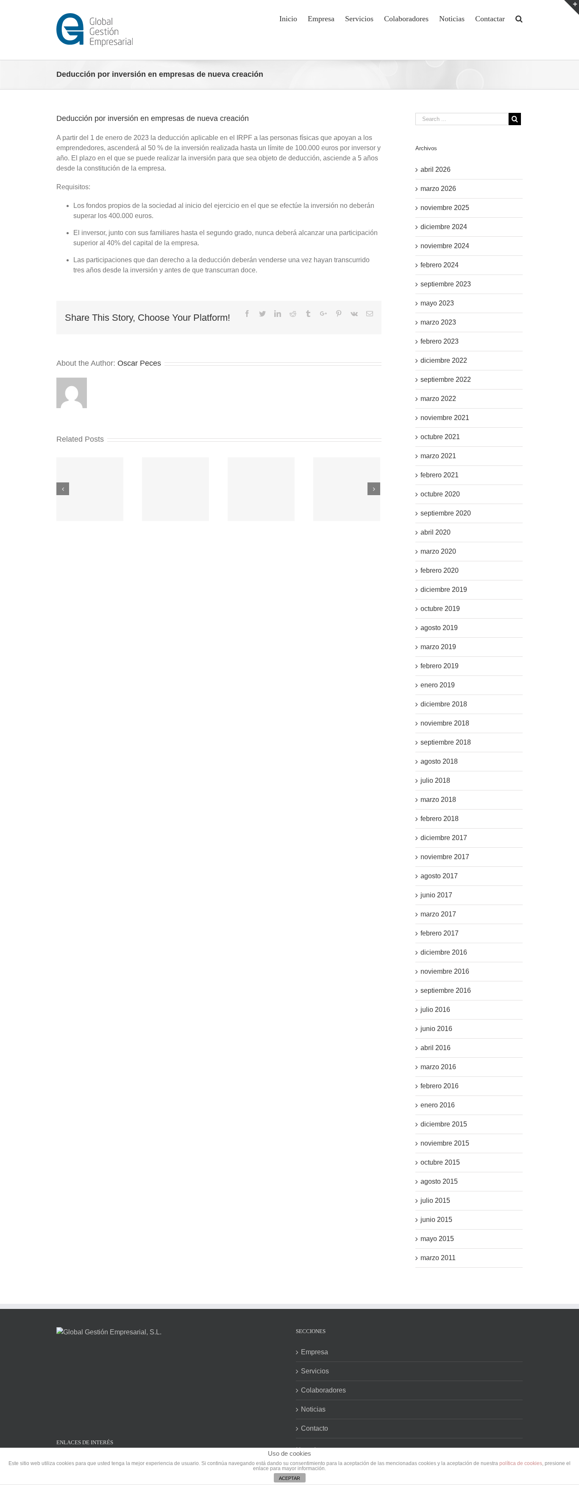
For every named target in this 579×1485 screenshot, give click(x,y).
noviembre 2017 (444, 856)
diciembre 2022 (443, 360)
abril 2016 (435, 1047)
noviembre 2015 (444, 1143)
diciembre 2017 (443, 837)
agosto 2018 (439, 761)
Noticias (313, 1409)
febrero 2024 (439, 265)
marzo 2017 (438, 914)
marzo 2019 (438, 646)
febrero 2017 (439, 933)
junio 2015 (436, 1219)
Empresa (314, 1352)
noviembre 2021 (444, 417)
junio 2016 (436, 1028)
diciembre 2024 (443, 226)
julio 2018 (435, 780)
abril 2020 (435, 532)
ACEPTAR (289, 1478)
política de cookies (520, 1463)
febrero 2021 (439, 475)
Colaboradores (323, 1390)
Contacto (314, 1428)
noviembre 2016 (444, 971)
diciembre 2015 (443, 1124)
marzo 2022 (438, 398)
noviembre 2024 (444, 245)
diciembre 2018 (443, 704)
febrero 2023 (439, 341)
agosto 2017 (439, 876)
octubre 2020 (440, 494)
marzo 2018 (438, 799)
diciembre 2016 (443, 952)
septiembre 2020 (445, 513)
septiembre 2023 (445, 284)
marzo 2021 (438, 456)
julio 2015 (435, 1200)
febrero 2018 (439, 818)
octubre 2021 (440, 436)
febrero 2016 (439, 1086)
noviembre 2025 (444, 207)
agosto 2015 (439, 1181)
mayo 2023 (437, 303)
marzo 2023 (438, 322)
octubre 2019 (440, 608)
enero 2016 (437, 1105)
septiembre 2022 (445, 379)
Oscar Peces (139, 363)
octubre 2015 (440, 1162)
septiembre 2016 (445, 990)
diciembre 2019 (443, 589)
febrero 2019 (439, 666)
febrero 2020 (439, 570)
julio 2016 (435, 1009)
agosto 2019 (439, 627)
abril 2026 (435, 169)
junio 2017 (436, 895)
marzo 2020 (438, 551)
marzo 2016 (438, 1066)
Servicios (315, 1371)
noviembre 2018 (444, 723)
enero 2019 (437, 685)
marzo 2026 (438, 188)
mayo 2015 (437, 1238)
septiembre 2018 (445, 742)
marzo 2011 (438, 1257)
